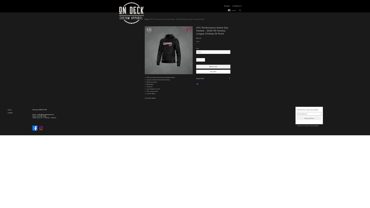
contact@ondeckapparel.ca (45, 114)
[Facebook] (34, 128)
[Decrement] (197, 60)
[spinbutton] (200, 60)
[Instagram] (41, 128)
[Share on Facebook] (197, 84)
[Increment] (203, 60)
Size (198, 48)
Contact (10, 113)
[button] (240, 10)
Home (147, 19)
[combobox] (213, 52)
